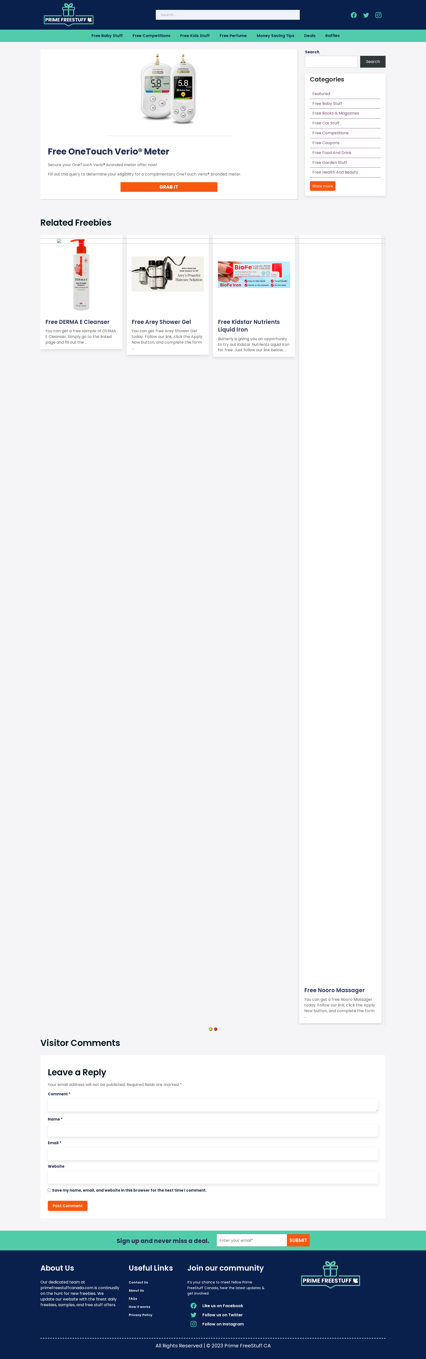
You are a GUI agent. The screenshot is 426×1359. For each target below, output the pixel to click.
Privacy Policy (140, 1315)
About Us (136, 1290)
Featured (321, 94)
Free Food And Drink (332, 153)
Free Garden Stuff (329, 162)
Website (56, 1166)
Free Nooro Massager (334, 990)
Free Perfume (233, 36)
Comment (59, 1094)
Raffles (332, 36)
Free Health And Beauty (335, 172)
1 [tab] (211, 1029)
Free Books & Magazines (335, 113)
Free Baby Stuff (107, 36)
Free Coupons (325, 143)
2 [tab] (215, 1029)
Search (312, 52)
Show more (322, 186)
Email (54, 1142)
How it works (139, 1306)
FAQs (133, 1298)
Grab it (169, 187)
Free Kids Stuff (195, 36)
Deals (310, 36)
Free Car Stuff (325, 123)
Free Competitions (151, 36)
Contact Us (138, 1282)
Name (55, 1119)
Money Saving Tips (275, 36)
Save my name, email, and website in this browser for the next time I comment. (129, 1190)
